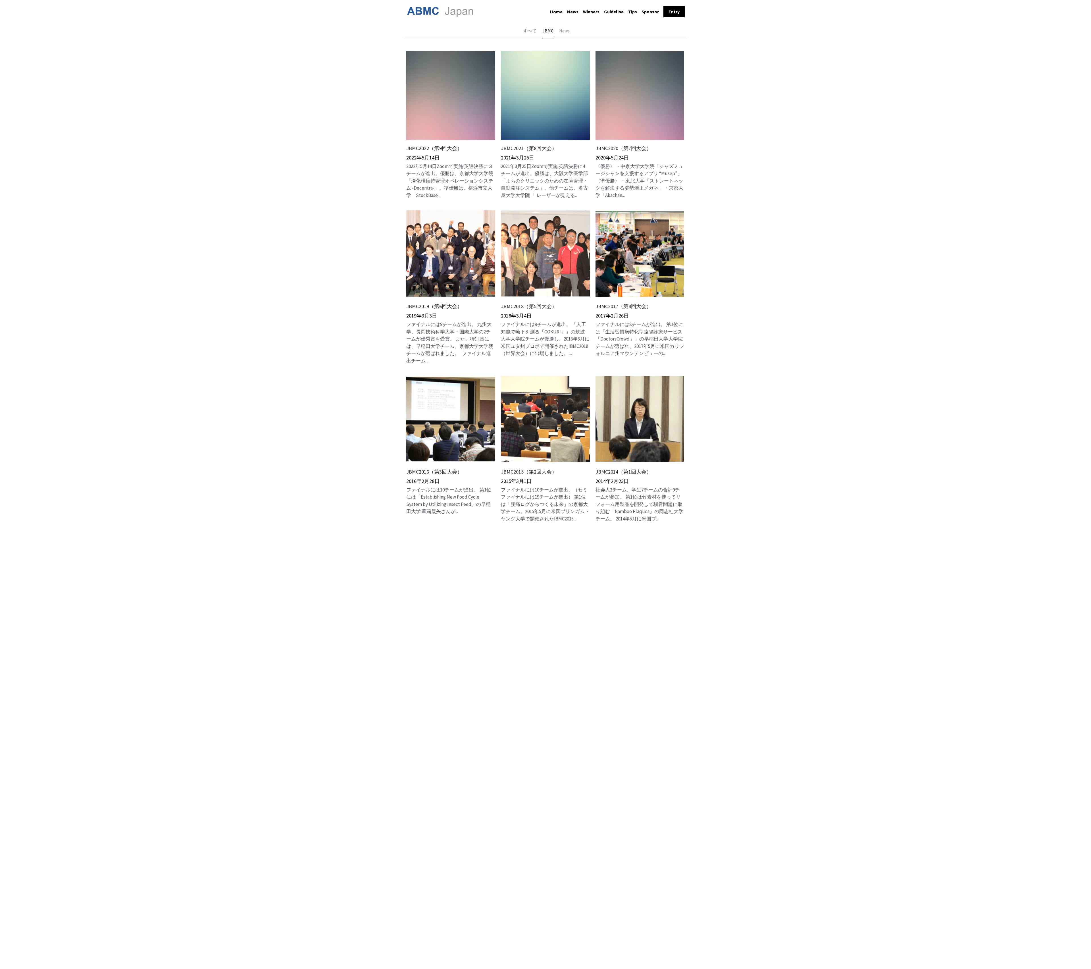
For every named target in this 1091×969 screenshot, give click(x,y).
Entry (674, 11)
